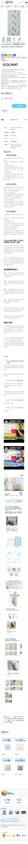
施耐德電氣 (8, 738)
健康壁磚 (18, 720)
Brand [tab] (26, 119)
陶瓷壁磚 (10, 722)
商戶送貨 (10, 42)
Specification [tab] (14, 119)
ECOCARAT (13, 720)
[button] (25, 12)
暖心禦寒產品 (15, 42)
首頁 (2, 6)
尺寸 (2, 99)
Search (20, 2)
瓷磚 (16, 6)
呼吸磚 (22, 6)
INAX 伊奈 (3, 42)
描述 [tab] (2, 119)
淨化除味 (6, 722)
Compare (5, 51)
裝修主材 (8, 6)
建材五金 (3, 738)
